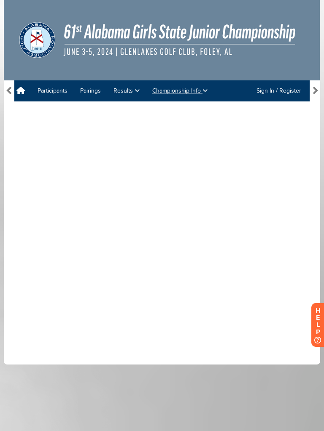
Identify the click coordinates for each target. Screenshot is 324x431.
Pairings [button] (90, 90)
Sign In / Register (278, 90)
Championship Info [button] (177, 90)
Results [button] (124, 90)
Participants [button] (53, 90)
